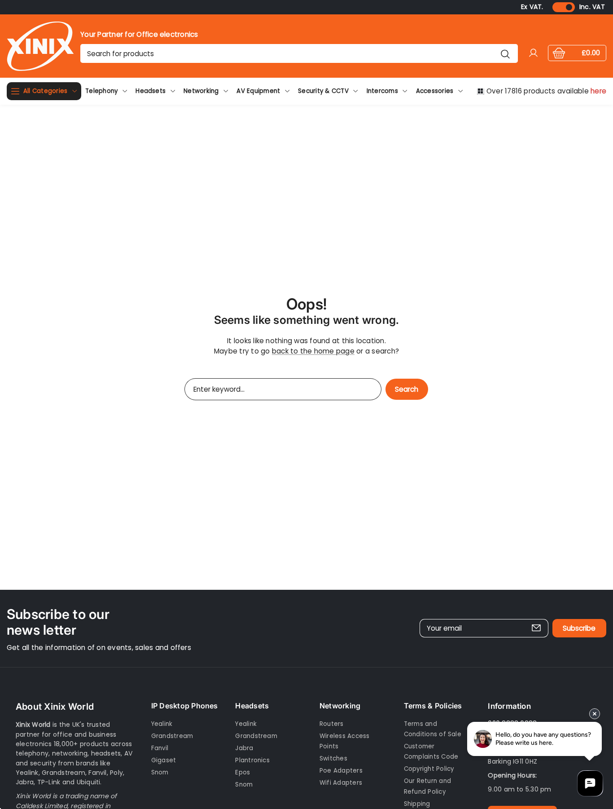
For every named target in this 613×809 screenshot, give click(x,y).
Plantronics (252, 760)
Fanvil (159, 748)
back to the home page (313, 351)
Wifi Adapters (341, 782)
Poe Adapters (341, 770)
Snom (160, 772)
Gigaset (163, 760)
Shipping (417, 804)
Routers (332, 723)
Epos (242, 772)
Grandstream (172, 736)
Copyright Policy (429, 769)
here (598, 91)
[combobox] (298, 53)
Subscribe (579, 628)
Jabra (244, 748)
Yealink (162, 723)
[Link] (40, 46)
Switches (333, 758)
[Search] (505, 53)
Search (406, 389)
